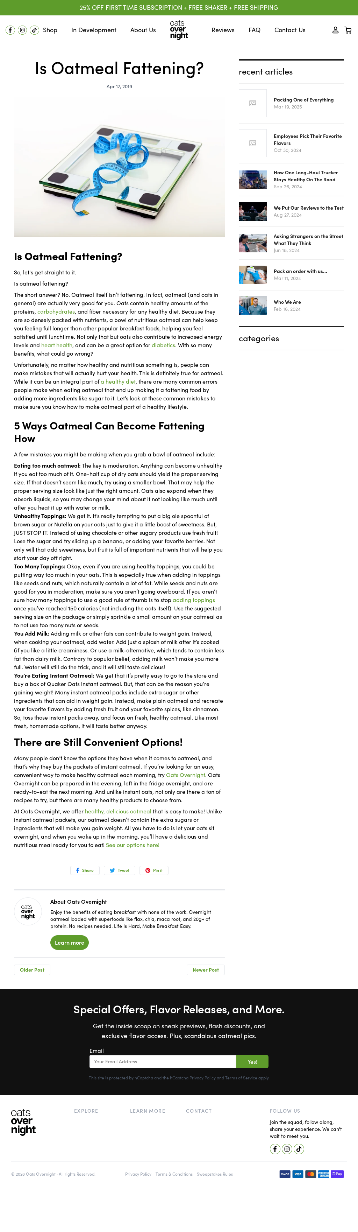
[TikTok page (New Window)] (34, 30)
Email (97, 1050)
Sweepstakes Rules (215, 1174)
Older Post (32, 970)
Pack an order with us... (300, 271)
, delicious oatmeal (127, 811)
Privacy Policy (202, 1077)
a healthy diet (118, 381)
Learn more (69, 942)
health (93, 811)
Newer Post (206, 970)
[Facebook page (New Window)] (10, 30)
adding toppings (194, 599)
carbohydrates (56, 311)
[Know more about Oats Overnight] (28, 912)
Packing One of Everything (304, 100)
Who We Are (287, 302)
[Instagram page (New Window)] (22, 30)
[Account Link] (335, 30)
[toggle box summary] (348, 30)
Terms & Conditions (174, 1174)
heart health (56, 345)
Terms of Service (241, 1077)
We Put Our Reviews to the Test (309, 208)
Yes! (252, 1061)
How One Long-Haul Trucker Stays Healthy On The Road (306, 176)
